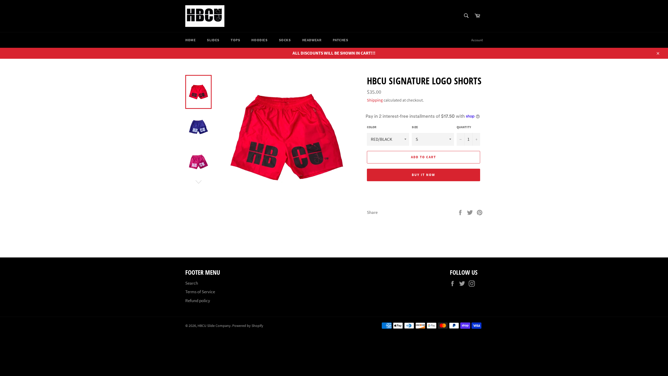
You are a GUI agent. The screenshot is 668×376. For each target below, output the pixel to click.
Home (190, 40)
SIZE (415, 127)
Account (477, 40)
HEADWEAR (312, 40)
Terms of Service (200, 292)
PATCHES (340, 40)
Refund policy (197, 300)
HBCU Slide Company (214, 326)
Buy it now (423, 175)
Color (371, 127)
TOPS (235, 40)
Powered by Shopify (247, 326)
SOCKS (285, 40)
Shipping (375, 100)
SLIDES (213, 40)
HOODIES (259, 40)
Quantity (464, 127)
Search (191, 283)
